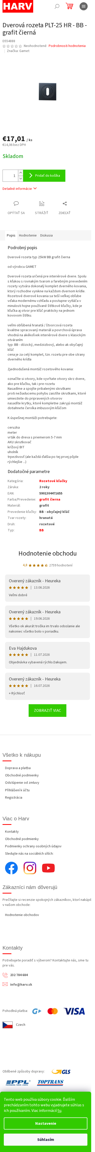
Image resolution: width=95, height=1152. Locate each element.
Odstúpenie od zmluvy (22, 782)
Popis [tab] (11, 235)
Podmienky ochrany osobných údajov (33, 846)
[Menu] (84, 6)
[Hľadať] (57, 6)
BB (41, 530)
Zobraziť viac (47, 710)
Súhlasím (45, 1139)
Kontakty (12, 831)
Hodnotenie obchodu (47, 553)
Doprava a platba (18, 768)
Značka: (18, 51)
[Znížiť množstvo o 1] (20, 178)
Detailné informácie (17, 188)
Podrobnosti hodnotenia (67, 46)
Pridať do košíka (47, 175)
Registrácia (13, 797)
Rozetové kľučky (53, 481)
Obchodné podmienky (22, 775)
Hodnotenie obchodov (22, 915)
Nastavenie (45, 1123)
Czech (20, 1024)
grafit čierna (49, 499)
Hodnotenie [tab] (28, 235)
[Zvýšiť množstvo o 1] (20, 173)
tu (59, 1110)
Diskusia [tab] (46, 235)
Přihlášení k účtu (17, 790)
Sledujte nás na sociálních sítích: (29, 853)
